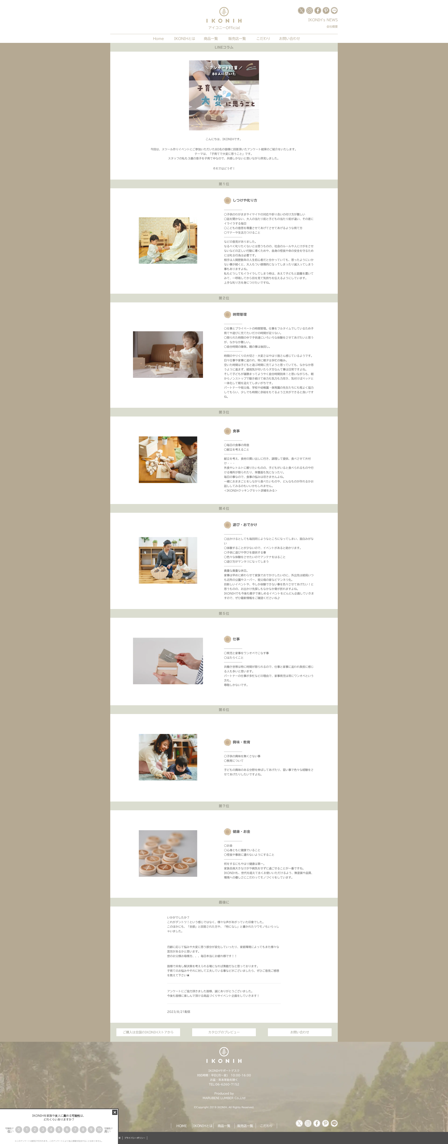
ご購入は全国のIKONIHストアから (148, 1032)
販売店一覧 (237, 38)
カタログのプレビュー (224, 1032)
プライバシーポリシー (134, 1138)
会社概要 (332, 26)
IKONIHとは (184, 38)
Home (158, 38)
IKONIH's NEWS (323, 20)
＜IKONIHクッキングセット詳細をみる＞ (251, 490)
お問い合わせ (289, 38)
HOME (181, 1125)
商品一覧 (211, 38)
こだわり (263, 38)
